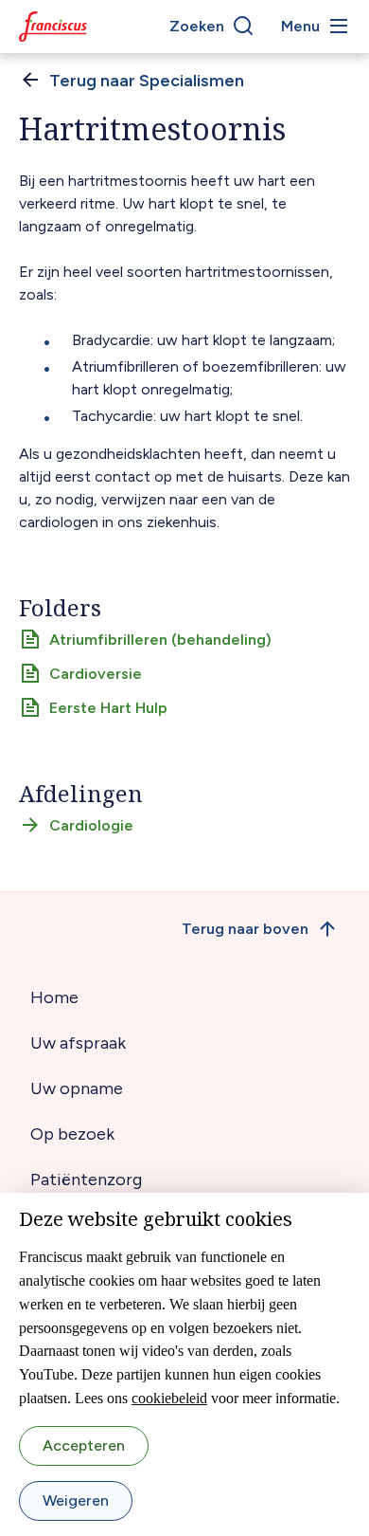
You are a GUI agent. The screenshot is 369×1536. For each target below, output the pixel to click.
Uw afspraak (78, 1043)
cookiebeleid (169, 1398)
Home (54, 997)
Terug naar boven (245, 929)
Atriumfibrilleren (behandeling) (160, 640)
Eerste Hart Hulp (108, 708)
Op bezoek (72, 1134)
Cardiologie (91, 825)
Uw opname (76, 1088)
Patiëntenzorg (86, 1179)
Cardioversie (95, 674)
